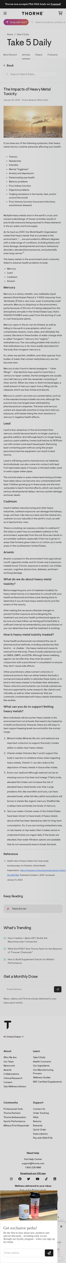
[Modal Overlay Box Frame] (29, 1226)
